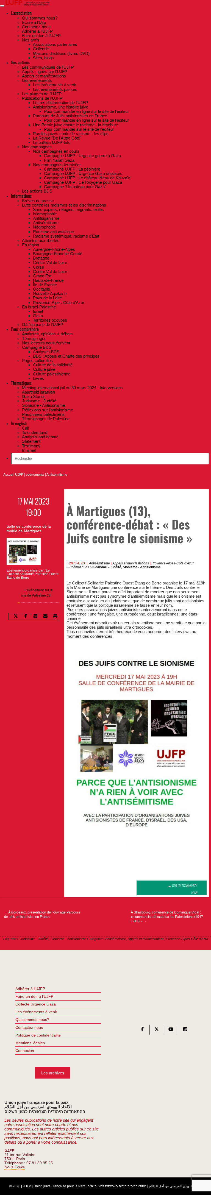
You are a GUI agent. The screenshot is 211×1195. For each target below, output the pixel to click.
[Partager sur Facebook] (25, 616)
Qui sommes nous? (32, 1019)
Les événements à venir (36, 1012)
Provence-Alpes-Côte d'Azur (172, 563)
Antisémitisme (56, 475)
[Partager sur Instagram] (35, 616)
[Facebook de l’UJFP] (142, 1030)
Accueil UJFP (13, 475)
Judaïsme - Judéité (106, 567)
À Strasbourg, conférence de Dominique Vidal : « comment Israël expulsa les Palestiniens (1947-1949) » (167, 916)
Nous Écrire (14, 1167)
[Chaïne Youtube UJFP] (171, 1030)
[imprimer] (55, 616)
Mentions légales (30, 1043)
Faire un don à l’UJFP (34, 996)
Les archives (52, 1073)
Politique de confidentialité (38, 1035)
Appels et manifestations (130, 563)
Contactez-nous (29, 1027)
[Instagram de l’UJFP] (185, 1030)
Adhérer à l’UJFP (30, 989)
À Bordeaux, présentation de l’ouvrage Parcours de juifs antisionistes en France (42, 914)
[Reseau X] (156, 1030)
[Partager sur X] (15, 616)
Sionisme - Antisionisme (142, 567)
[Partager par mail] (45, 616)
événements (35, 475)
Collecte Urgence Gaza (35, 1004)
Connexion (24, 1050)
